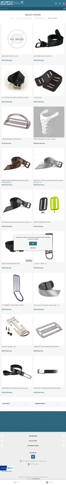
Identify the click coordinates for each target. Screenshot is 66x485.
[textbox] (31, 8)
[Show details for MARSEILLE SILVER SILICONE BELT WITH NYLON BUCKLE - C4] (49, 163)
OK (33, 243)
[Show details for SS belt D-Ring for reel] (17, 329)
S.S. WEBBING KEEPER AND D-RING (13, 305)
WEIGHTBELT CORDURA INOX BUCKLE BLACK (47, 388)
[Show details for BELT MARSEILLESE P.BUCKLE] (49, 39)
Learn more (33, 247)
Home (12, 18)
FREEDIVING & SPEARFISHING (24, 18)
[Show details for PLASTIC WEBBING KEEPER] (49, 205)
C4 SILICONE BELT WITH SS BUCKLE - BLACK (15, 97)
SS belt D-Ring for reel (9, 346)
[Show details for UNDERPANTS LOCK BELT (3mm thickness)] (17, 371)
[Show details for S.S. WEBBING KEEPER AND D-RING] (17, 288)
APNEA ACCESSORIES (40, 18)
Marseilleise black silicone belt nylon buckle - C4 (17, 222)
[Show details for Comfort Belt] (49, 80)
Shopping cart (64, 3)
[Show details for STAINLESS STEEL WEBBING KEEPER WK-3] (49, 329)
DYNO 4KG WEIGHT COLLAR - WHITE (45, 139)
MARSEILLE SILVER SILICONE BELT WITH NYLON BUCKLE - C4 (48, 181)
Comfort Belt (38, 97)
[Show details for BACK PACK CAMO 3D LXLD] (17, 39)
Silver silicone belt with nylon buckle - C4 (46, 305)
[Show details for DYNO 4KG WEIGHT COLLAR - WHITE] (49, 122)
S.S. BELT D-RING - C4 (40, 263)
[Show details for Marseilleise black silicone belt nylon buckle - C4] (17, 205)
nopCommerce (36, 478)
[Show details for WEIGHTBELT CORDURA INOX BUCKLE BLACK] (49, 371)
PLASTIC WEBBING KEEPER (42, 222)
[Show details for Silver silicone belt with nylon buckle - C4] (49, 288)
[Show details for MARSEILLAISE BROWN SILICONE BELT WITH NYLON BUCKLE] (17, 163)
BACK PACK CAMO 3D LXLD (10, 56)
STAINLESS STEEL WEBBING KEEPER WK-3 (46, 346)
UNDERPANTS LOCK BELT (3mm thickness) (15, 388)
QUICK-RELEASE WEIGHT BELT (11, 263)
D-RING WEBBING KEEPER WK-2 (11, 139)
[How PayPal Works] (7, 470)
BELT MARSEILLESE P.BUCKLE (43, 56)
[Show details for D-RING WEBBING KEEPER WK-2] (17, 122)
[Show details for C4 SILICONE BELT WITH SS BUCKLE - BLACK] (17, 80)
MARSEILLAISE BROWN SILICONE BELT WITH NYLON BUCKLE (15, 181)
